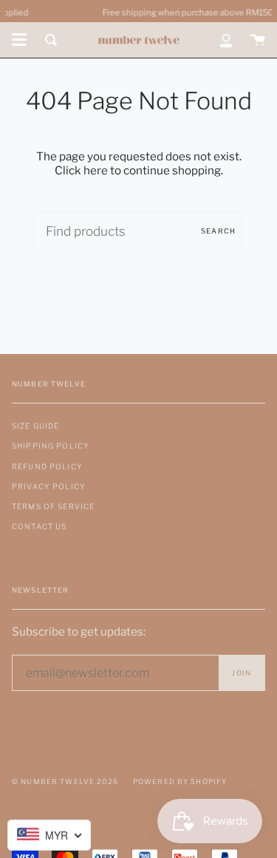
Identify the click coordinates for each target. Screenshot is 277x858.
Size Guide (35, 425)
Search (218, 231)
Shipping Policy (50, 445)
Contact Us (39, 526)
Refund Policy (47, 466)
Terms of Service (53, 506)
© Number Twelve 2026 (65, 781)
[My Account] (226, 40)
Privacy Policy (49, 486)
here (95, 170)
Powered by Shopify (180, 781)
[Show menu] (19, 40)
